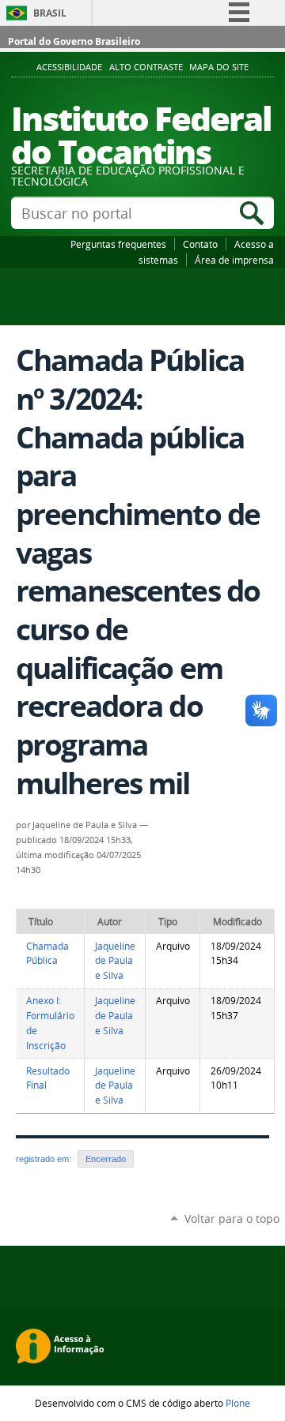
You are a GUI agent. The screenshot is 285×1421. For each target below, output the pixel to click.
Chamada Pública (47, 953)
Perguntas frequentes (118, 244)
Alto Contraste (146, 67)
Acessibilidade (69, 67)
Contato (200, 244)
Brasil (49, 13)
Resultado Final (48, 1078)
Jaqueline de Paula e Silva (115, 960)
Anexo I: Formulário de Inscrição (50, 1023)
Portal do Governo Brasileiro (74, 41)
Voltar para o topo (231, 1218)
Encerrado (106, 1159)
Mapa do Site (219, 67)
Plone (238, 1403)
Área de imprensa (234, 259)
